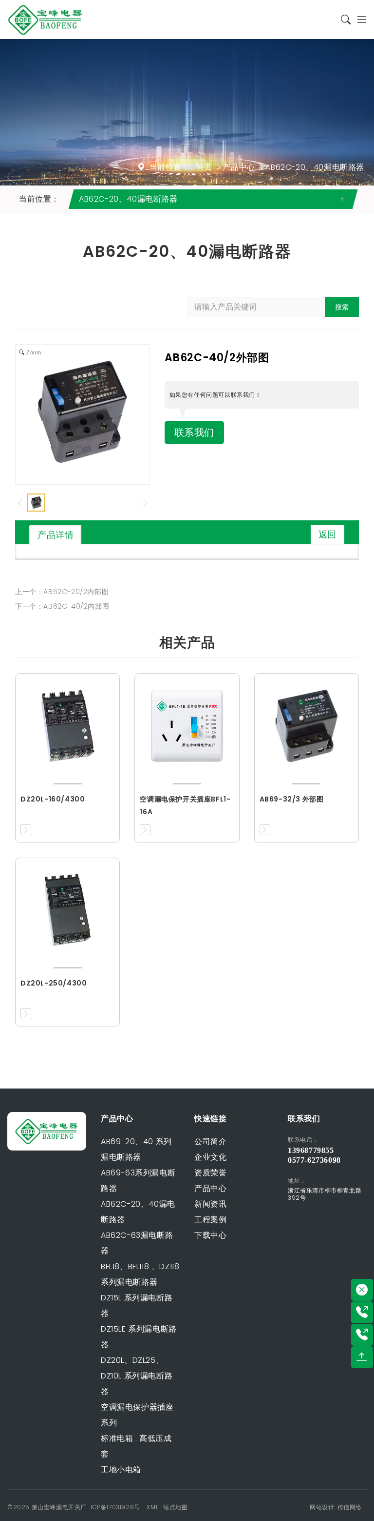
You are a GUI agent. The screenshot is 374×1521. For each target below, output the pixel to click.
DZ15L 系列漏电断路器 (136, 1305)
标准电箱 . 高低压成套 (136, 1446)
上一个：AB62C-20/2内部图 (62, 591)
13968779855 (311, 1150)
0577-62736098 (314, 1160)
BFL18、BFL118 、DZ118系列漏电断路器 (140, 1274)
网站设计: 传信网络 (336, 1507)
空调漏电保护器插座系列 (137, 1414)
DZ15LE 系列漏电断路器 (139, 1336)
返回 (327, 534)
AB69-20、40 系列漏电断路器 (136, 1149)
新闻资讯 (210, 1204)
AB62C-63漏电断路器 (137, 1243)
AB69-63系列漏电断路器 (138, 1180)
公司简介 (210, 1141)
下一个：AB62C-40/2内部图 (62, 606)
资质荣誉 (210, 1172)
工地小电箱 (121, 1469)
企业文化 (210, 1157)
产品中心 (239, 167)
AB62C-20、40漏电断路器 (314, 167)
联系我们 (194, 432)
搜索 (342, 307)
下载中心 (210, 1235)
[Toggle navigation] (359, 19)
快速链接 (210, 1118)
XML (152, 1507)
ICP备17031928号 (115, 1507)
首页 (204, 167)
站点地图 (175, 1507)
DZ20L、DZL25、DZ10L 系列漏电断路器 (136, 1376)
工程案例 (210, 1219)
